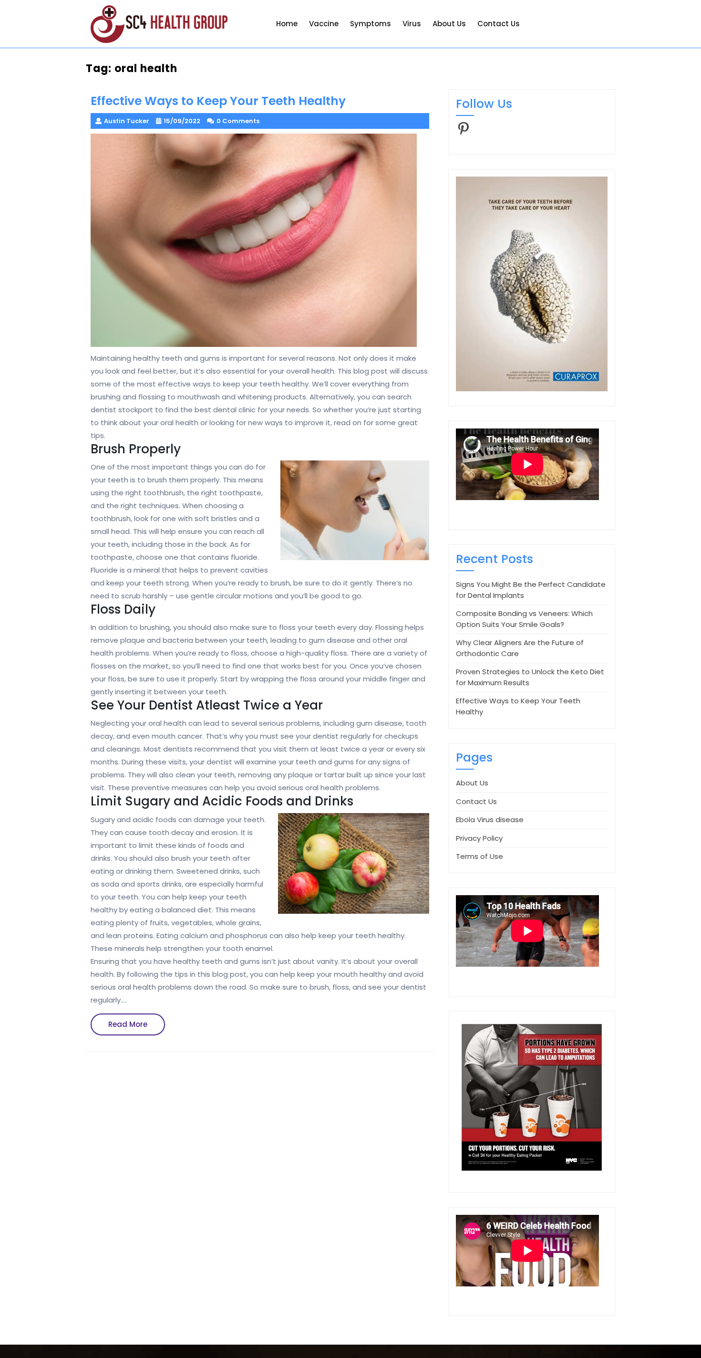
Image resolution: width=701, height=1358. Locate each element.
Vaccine (324, 24)
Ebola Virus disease (490, 820)
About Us (449, 24)
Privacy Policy (479, 838)
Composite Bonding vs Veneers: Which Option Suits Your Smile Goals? (524, 618)
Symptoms (370, 24)
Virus (411, 24)
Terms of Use (479, 856)
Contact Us (498, 24)
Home (287, 24)
